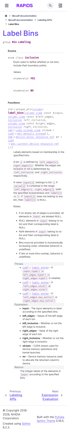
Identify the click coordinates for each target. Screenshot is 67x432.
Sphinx (26, 423)
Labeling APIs (45, 20)
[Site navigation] (7, 5)
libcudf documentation (24, 16)
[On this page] (60, 5)
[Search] (50, 5)
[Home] (6, 15)
